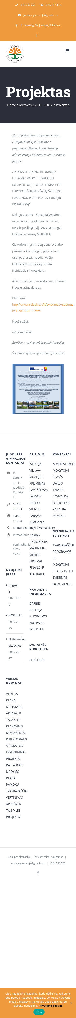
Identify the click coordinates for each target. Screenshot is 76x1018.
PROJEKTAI (13, 759)
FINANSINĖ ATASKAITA (36, 570)
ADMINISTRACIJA (61, 464)
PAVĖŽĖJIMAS (38, 490)
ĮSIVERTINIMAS (14, 752)
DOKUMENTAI (61, 584)
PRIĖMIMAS (37, 483)
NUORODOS (38, 616)
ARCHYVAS (36, 623)
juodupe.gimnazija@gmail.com (18, 528)
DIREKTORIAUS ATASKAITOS (14, 742)
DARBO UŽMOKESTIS (38, 538)
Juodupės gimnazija (19, 857)
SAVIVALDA (60, 496)
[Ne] (71, 1003)
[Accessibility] (71, 22)
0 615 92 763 (17, 506)
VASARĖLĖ (15, 615)
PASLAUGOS (14, 765)
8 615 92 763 (57, 863)
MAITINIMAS (37, 548)
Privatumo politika (51, 1005)
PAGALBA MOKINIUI (59, 512)
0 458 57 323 (17, 518)
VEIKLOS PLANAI (12, 697)
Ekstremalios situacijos (15, 642)
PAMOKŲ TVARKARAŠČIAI (14, 787)
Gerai (38, 1012)
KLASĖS (58, 477)
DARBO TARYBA (58, 486)
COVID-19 (36, 629)
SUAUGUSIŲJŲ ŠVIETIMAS (61, 574)
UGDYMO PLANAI (12, 774)
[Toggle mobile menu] (68, 51)
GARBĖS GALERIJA (35, 606)
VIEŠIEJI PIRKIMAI (35, 558)
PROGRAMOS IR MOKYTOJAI (61, 557)
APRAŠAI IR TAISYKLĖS (13, 716)
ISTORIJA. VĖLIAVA (35, 467)
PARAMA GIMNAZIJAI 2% (37, 522)
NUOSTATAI (14, 707)
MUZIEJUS (36, 477)
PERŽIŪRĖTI (37, 660)
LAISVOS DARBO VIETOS (35, 502)
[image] (38, 366)
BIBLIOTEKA (61, 503)
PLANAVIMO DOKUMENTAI (14, 729)
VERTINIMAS (14, 797)
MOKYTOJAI (61, 470)
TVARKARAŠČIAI (61, 545)
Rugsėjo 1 (14, 588)
